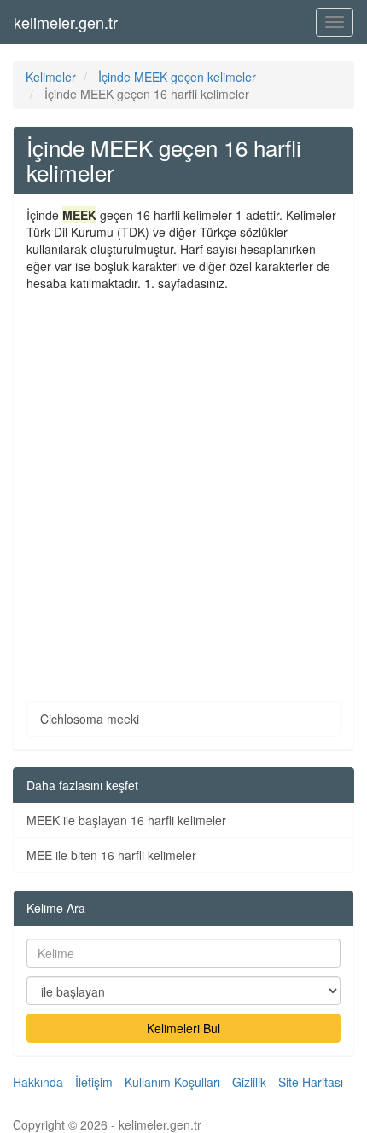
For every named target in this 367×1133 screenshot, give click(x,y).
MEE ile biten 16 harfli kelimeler (111, 855)
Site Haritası (310, 1081)
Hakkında (38, 1081)
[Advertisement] (183, 483)
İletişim (94, 1081)
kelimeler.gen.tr (66, 22)
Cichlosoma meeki (89, 718)
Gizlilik (249, 1081)
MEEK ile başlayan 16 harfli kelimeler (126, 820)
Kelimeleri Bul (183, 1028)
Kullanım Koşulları (172, 1081)
